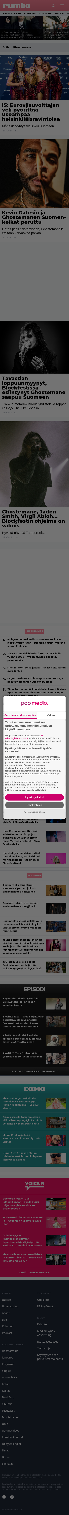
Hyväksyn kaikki (34, 797)
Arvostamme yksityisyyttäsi (20, 714)
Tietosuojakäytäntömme (34, 812)
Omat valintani (34, 805)
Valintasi (51, 715)
